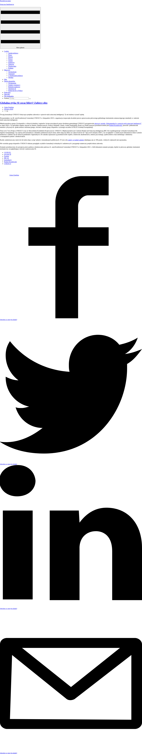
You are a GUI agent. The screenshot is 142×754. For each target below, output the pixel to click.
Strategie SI (12, 89)
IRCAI (6, 158)
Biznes (10, 57)
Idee (5, 79)
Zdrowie (11, 64)
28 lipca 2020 (8, 109)
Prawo (10, 59)
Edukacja (11, 62)
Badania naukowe (14, 87)
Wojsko (10, 77)
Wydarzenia (12, 83)
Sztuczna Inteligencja (7, 4)
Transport (11, 74)
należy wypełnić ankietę (76, 140)
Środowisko (12, 66)
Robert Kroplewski (115, 125)
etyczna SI (7, 154)
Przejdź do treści (5, 1)
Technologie (12, 72)
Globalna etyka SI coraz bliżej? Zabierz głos (23, 102)
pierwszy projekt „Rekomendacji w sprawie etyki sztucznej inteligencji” (117, 123)
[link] (4, 175)
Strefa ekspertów (9, 81)
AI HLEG (7, 152)
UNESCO (7, 164)
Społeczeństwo (13, 53)
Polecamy (7, 92)
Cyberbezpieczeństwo (15, 76)
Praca (10, 55)
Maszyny (7, 70)
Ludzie (6, 51)
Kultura (10, 68)
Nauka (10, 61)
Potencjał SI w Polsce (15, 90)
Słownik (7, 94)
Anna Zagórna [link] (9, 107)
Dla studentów (9, 96)
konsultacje (8, 160)
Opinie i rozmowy (14, 85)
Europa (6, 156)
